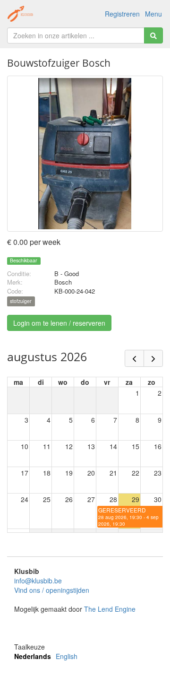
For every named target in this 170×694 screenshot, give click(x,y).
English (66, 656)
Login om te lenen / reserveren (59, 323)
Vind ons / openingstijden (51, 590)
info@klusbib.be (38, 580)
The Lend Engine (110, 609)
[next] (153, 358)
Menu (153, 13)
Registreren (122, 13)
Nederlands (32, 656)
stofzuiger (21, 301)
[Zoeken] (153, 35)
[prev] (134, 358)
